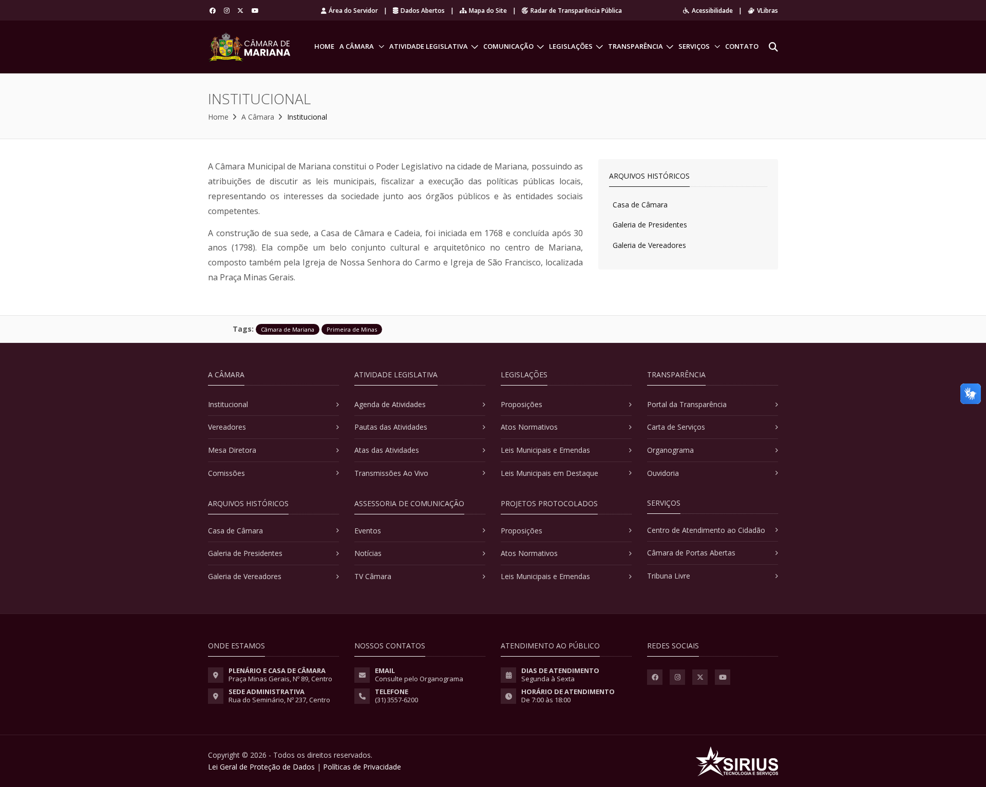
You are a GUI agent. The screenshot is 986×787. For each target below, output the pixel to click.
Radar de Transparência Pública (576, 10)
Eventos (367, 530)
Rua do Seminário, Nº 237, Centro (279, 699)
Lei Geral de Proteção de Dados (261, 767)
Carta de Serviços (676, 427)
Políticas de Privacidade (362, 767)
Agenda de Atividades (390, 404)
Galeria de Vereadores (649, 245)
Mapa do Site (488, 10)
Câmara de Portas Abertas (691, 553)
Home (324, 46)
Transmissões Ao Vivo (391, 473)
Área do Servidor (353, 10)
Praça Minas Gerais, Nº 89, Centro (280, 678)
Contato (742, 46)
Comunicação (508, 46)
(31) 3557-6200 (396, 699)
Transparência (635, 46)
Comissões (226, 473)
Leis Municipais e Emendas (545, 450)
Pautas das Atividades (390, 427)
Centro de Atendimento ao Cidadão (706, 530)
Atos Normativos (529, 427)
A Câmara (356, 46)
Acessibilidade (712, 10)
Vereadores (227, 427)
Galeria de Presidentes (650, 224)
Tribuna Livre (668, 576)
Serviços (694, 46)
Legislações (571, 46)
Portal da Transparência (687, 404)
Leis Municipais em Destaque (549, 473)
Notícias (368, 553)
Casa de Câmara (640, 204)
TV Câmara (372, 576)
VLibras (767, 10)
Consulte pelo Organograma (419, 678)
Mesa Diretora (232, 450)
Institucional (228, 404)
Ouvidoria (663, 473)
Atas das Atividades (386, 450)
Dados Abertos (423, 10)
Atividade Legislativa (428, 46)
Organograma (670, 450)
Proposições (521, 404)
